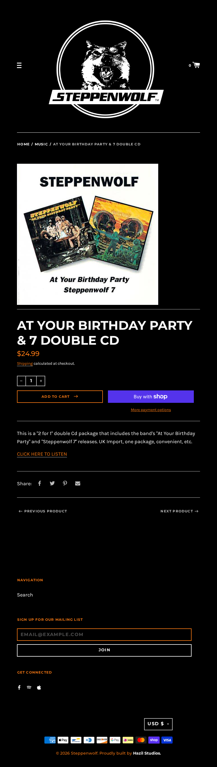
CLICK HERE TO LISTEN (42, 454)
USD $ (155, 723)
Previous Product (45, 511)
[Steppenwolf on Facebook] (19, 687)
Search (25, 595)
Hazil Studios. (147, 753)
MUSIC (41, 144)
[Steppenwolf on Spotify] (29, 687)
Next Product (176, 511)
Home (23, 144)
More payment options (151, 409)
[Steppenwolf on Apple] (39, 687)
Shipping (25, 363)
